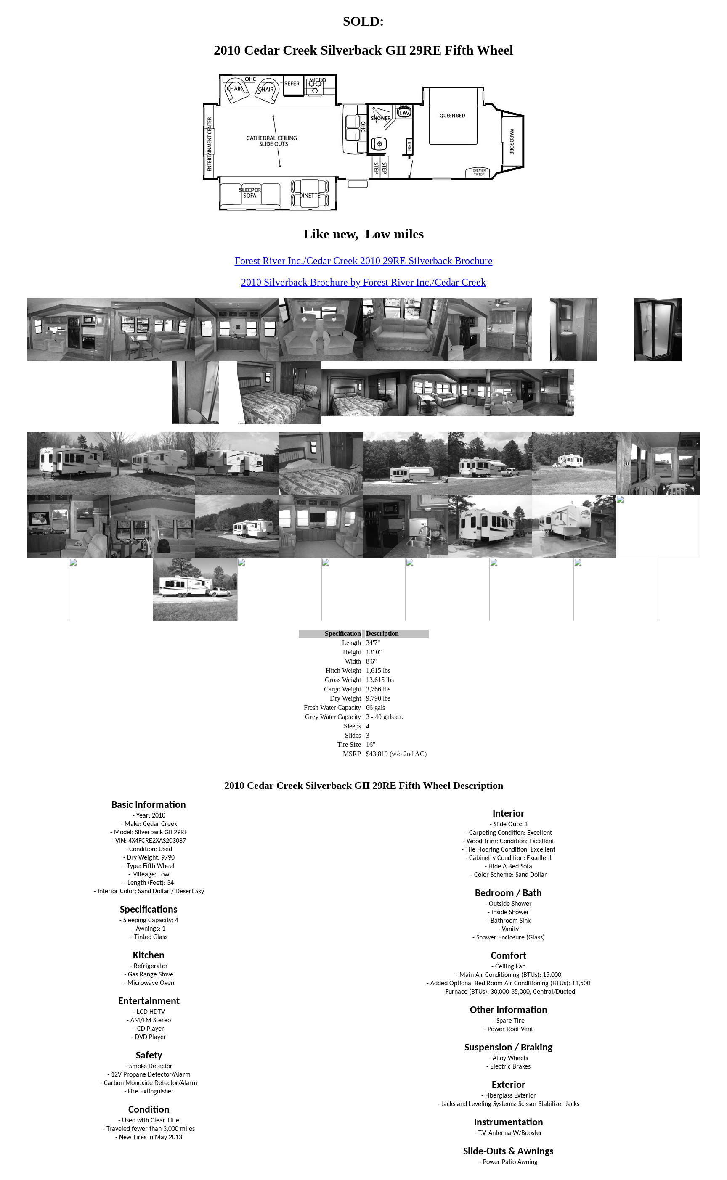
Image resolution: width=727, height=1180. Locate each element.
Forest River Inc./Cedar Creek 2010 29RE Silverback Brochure (364, 260)
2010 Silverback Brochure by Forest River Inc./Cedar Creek (363, 282)
